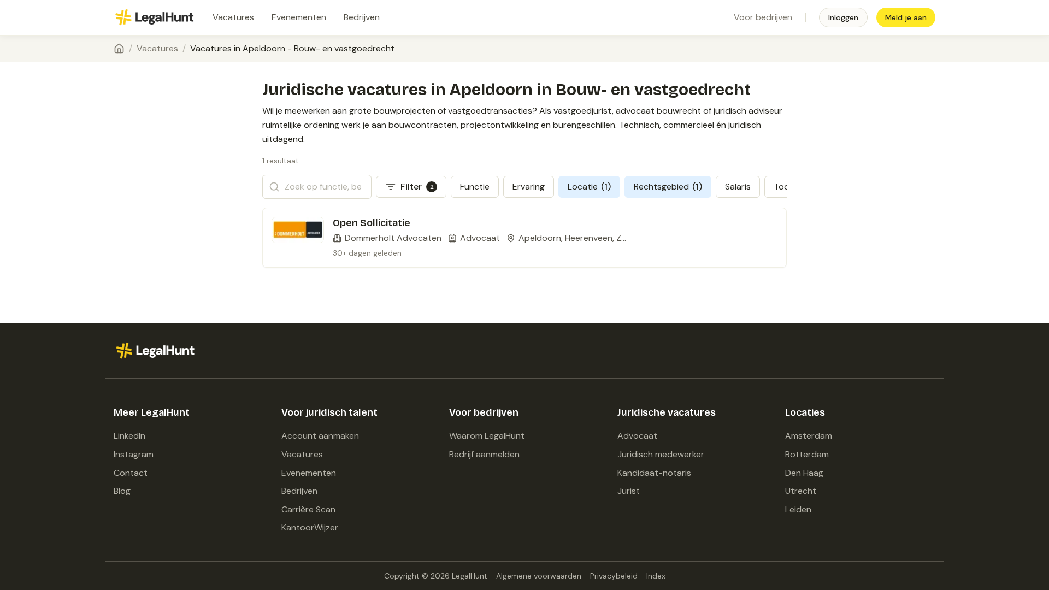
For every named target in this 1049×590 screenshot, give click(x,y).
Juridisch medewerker (660, 454)
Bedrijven (362, 17)
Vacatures (233, 17)
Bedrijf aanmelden (484, 454)
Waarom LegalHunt (486, 435)
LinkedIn (129, 435)
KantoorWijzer (309, 527)
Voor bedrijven (763, 17)
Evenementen (299, 17)
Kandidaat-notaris (654, 473)
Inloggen (843, 17)
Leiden (798, 509)
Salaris (738, 186)
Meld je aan (906, 17)
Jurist (628, 491)
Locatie (589, 186)
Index (655, 576)
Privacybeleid (614, 576)
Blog (122, 491)
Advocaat (637, 435)
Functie (475, 186)
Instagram (134, 454)
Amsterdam (808, 435)
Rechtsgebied (668, 186)
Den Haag (804, 473)
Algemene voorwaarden (538, 576)
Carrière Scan (308, 509)
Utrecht (800, 491)
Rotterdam (807, 454)
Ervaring (528, 186)
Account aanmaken (320, 435)
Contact (131, 473)
